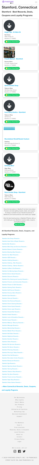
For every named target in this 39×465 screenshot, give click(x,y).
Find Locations (19, 427)
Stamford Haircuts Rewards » (10, 298)
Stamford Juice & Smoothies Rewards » (13, 317)
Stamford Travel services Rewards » (12, 377)
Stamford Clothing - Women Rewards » (13, 266)
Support (19, 416)
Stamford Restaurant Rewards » (11, 361)
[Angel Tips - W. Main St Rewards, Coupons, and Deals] (9, 25)
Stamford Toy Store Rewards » (10, 374)
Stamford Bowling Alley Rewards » (11, 252)
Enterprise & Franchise (19, 409)
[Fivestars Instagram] (15, 451)
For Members (19, 423)
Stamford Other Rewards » (9, 342)
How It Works (19, 402)
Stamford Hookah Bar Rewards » (11, 312)
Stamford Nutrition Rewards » (10, 339)
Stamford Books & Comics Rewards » (12, 249)
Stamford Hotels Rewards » (9, 314)
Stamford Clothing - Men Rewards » (12, 263)
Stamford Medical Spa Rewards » (11, 328)
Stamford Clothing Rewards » (10, 260)
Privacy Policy (19, 439)
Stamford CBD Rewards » (9, 257)
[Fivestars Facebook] (19, 451)
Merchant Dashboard (19, 414)
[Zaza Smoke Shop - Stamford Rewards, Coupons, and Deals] (9, 186)
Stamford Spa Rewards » (9, 363)
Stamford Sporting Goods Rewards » (12, 366)
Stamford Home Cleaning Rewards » (12, 304)
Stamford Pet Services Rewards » (11, 344)
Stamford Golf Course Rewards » (11, 290)
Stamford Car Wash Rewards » (10, 255)
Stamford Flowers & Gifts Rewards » (12, 285)
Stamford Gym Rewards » (9, 295)
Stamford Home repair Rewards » (11, 309)
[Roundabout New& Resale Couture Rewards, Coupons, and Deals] (9, 128)
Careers (19, 437)
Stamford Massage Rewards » (10, 325)
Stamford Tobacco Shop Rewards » (12, 371)
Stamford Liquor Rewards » (9, 320)
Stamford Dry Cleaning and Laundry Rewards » (15, 279)
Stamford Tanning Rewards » (10, 369)
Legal (19, 441)
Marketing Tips (19, 412)
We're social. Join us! (19, 448)
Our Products (19, 404)
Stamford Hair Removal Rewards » (11, 301)
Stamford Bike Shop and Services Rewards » (14, 247)
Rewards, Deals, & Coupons (19, 430)
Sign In (19, 425)
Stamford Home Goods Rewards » (11, 306)
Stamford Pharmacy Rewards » (10, 350)
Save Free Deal (13, 42)
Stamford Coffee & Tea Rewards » (11, 268)
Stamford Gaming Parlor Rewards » (12, 287)
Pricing (19, 407)
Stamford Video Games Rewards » (11, 382)
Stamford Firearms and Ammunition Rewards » (15, 282)
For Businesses (19, 397)
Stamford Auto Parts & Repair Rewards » (13, 241)
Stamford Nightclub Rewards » (10, 336)
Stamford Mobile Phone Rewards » (11, 331)
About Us (19, 434)
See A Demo (19, 224)
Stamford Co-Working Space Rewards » (13, 271)
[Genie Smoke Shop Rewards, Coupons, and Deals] (9, 79)
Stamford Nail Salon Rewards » (10, 333)
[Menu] (36, 2)
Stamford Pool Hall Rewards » (10, 355)
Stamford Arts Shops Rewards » (11, 238)
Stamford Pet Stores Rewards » (11, 347)
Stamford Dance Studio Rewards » (11, 274)
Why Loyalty (19, 400)
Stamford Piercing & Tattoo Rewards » (12, 352)
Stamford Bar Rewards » (9, 244)
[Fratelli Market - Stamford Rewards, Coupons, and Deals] (9, 52)
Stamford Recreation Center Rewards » (13, 358)
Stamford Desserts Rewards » (10, 276)
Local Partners (19, 432)
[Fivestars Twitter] (24, 451)
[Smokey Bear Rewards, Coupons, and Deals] (9, 159)
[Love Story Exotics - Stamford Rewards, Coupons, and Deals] (9, 105)
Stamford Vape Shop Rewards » (11, 380)
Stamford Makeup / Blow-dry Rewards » (13, 323)
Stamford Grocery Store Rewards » (12, 293)
